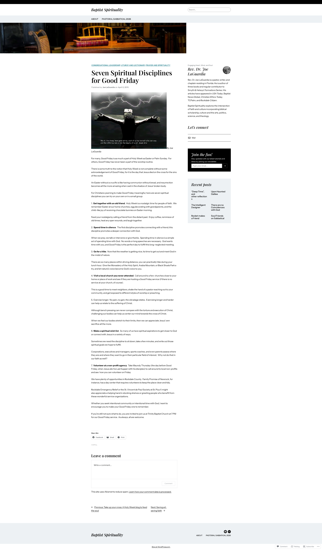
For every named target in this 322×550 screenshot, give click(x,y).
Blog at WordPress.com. (161, 547)
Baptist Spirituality (107, 9)
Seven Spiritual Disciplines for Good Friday (131, 76)
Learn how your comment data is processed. (150, 492)
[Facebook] (225, 531)
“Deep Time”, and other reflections (199, 195)
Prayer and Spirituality (158, 65)
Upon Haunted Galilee (218, 192)
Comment (168, 483)
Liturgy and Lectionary (133, 65)
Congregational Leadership (105, 65)
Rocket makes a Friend (198, 217)
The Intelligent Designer (198, 206)
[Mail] (229, 531)
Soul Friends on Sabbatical (217, 217)
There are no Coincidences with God (218, 207)
